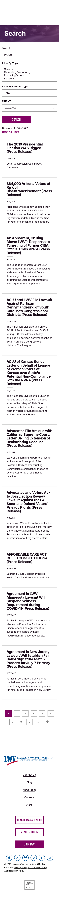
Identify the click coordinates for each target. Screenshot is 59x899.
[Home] (28, 760)
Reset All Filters (10, 131)
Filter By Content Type (15, 86)
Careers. (29, 797)
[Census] (29, 69)
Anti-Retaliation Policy (14, 871)
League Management (29, 820)
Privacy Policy (20, 867)
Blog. (30, 782)
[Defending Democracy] (29, 72)
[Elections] (29, 78)
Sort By (6, 100)
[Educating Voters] (29, 75)
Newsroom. (29, 789)
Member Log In (29, 832)
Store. (29, 804)
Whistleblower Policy (37, 867)
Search (6, 48)
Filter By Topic (10, 63)
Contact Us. (29, 774)
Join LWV (29, 844)
